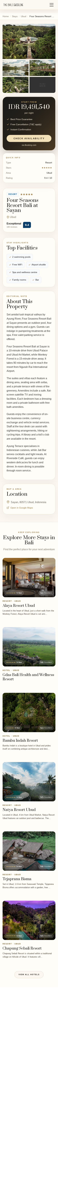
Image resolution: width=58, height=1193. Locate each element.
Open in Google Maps (21, 507)
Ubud (23, 16)
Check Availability (29, 138)
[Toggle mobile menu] (51, 5)
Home (6, 16)
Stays (15, 16)
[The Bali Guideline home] (13, 5)
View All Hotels (29, 974)
